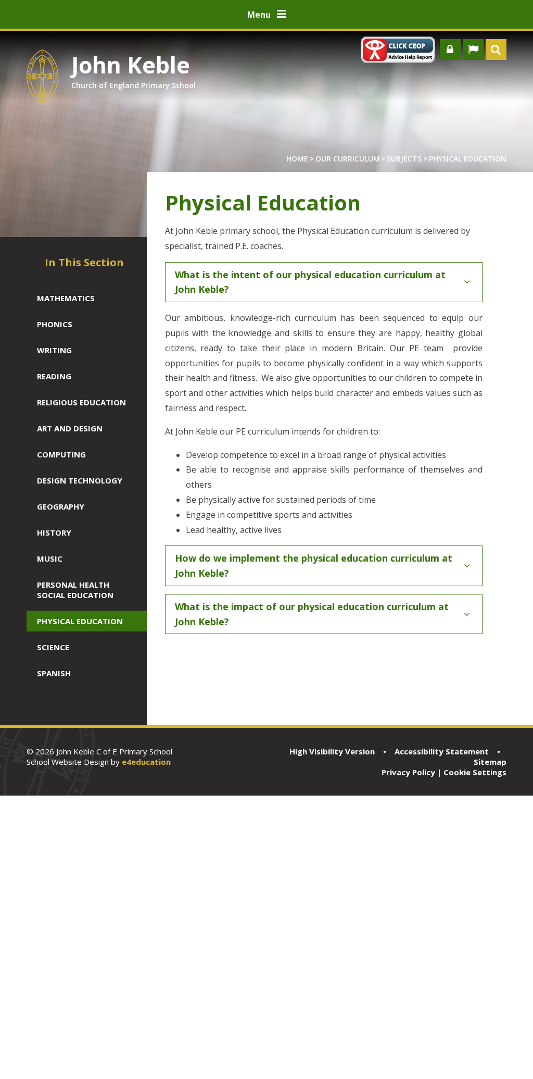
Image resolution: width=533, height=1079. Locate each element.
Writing (54, 350)
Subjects (404, 159)
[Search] (496, 49)
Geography (60, 506)
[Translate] (473, 49)
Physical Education (467, 159)
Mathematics (66, 298)
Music (49, 558)
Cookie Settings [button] (474, 772)
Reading (54, 376)
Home (297, 159)
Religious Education (81, 402)
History (54, 532)
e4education (146, 761)
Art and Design (70, 428)
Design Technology (79, 480)
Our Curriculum (347, 159)
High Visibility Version (332, 751)
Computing (61, 454)
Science (53, 647)
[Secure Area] (450, 49)
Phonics (54, 324)
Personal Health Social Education (75, 589)
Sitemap (490, 761)
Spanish (54, 673)
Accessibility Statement (442, 751)
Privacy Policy (408, 772)
